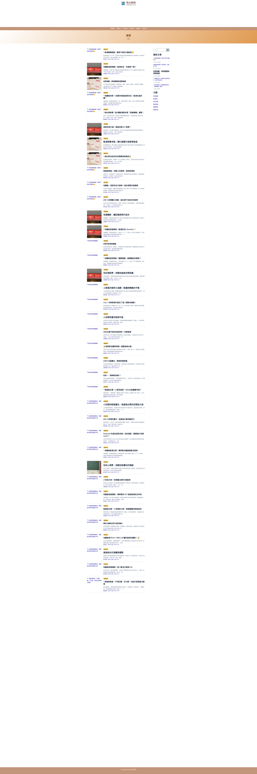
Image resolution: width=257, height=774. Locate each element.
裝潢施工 (119, 28)
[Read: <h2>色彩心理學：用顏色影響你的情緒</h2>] (94, 467)
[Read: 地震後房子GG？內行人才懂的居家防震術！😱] (94, 535)
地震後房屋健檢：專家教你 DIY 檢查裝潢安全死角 (122, 494)
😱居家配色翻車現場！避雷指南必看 (117, 346)
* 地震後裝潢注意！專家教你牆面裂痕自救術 (120, 450)
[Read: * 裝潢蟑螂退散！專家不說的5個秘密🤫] (94, 50)
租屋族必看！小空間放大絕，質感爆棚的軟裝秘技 (122, 509)
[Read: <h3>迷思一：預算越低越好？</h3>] (92, 372)
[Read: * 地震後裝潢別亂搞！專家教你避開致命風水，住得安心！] (94, 722)
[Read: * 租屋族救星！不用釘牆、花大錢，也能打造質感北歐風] (94, 580)
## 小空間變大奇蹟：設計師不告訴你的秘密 (120, 200)
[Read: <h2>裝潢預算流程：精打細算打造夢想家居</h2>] (94, 144)
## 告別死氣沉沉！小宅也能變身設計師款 (119, 605)
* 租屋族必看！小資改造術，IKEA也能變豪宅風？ (122, 390)
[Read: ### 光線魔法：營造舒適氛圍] (92, 358)
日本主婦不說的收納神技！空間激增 (117, 332)
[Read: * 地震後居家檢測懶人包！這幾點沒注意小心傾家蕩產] (94, 618)
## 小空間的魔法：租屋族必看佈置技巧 (118, 419)
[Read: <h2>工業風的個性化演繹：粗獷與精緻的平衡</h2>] (92, 284)
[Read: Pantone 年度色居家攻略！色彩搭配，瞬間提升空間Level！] (94, 431)
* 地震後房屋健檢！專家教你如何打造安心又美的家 (123, 680)
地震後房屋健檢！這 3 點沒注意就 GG (118, 567)
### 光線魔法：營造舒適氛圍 (115, 361)
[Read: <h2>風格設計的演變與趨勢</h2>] (94, 550)
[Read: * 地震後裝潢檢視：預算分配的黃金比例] (94, 743)
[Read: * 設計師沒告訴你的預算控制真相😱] (94, 158)
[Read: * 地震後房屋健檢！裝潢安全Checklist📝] (94, 231)
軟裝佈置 (132, 28)
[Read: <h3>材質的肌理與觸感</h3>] (92, 240)
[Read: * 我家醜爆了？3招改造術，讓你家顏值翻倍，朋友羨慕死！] (94, 758)
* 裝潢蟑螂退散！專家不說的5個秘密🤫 (118, 52)
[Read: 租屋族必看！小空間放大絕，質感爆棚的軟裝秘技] (94, 506)
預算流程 (144, 28)
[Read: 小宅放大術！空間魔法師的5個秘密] (94, 477)
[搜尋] (167, 50)
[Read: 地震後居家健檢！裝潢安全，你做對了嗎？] (94, 69)
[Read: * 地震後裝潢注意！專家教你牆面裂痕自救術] (94, 448)
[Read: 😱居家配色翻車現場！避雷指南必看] (92, 343)
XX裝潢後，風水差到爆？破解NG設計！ (118, 634)
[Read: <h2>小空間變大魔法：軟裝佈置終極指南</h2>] (94, 664)
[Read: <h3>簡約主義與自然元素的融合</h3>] (94, 521)
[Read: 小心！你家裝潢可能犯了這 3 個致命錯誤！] (92, 299)
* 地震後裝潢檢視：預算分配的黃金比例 (118, 741)
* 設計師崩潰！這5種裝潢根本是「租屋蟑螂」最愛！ (123, 112)
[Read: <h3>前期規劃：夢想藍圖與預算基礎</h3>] (94, 83)
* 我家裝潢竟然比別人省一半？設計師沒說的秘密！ (123, 709)
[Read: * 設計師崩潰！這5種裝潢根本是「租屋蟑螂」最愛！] (94, 110)
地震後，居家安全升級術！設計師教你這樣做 (120, 185)
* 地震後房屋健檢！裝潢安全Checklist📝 (119, 229)
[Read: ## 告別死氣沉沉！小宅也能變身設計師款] (94, 604)
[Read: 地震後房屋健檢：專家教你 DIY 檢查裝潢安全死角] (94, 492)
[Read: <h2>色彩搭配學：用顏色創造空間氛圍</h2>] (94, 275)
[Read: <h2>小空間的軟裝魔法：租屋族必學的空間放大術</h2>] (94, 402)
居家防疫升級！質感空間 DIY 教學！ (117, 127)
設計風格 (125, 28)
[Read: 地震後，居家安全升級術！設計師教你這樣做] (94, 183)
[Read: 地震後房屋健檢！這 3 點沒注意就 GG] (94, 565)
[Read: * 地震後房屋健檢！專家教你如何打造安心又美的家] (94, 679)
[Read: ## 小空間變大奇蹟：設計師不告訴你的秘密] (94, 198)
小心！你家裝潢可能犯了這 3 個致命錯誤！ (119, 302)
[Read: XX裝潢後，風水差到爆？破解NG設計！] (94, 633)
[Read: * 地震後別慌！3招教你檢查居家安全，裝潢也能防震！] (94, 93)
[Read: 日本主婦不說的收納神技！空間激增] (92, 328)
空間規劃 (112, 28)
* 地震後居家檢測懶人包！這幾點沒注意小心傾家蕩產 (124, 620)
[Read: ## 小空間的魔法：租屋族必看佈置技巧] (94, 417)
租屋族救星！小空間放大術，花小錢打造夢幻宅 (121, 695)
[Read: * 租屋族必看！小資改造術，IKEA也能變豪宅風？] (92, 386)
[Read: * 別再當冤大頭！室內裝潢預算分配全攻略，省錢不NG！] (94, 652)
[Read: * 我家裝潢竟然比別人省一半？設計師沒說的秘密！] (94, 711)
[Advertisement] (128, 17)
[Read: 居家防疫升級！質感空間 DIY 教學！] (94, 129)
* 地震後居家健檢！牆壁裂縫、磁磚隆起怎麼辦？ (122, 258)
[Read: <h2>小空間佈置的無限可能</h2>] (92, 314)
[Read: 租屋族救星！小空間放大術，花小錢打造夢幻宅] (94, 693)
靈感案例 (138, 28)
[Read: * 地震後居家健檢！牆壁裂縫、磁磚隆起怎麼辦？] (92, 255)
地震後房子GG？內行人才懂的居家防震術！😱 (121, 538)
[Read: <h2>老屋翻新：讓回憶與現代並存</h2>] (94, 217)
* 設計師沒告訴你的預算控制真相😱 (117, 156)
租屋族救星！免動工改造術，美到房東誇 (119, 171)
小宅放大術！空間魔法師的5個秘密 (117, 480)
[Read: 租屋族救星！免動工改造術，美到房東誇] (94, 168)
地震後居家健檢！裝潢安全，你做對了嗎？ (119, 67)
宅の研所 (131, 2)
